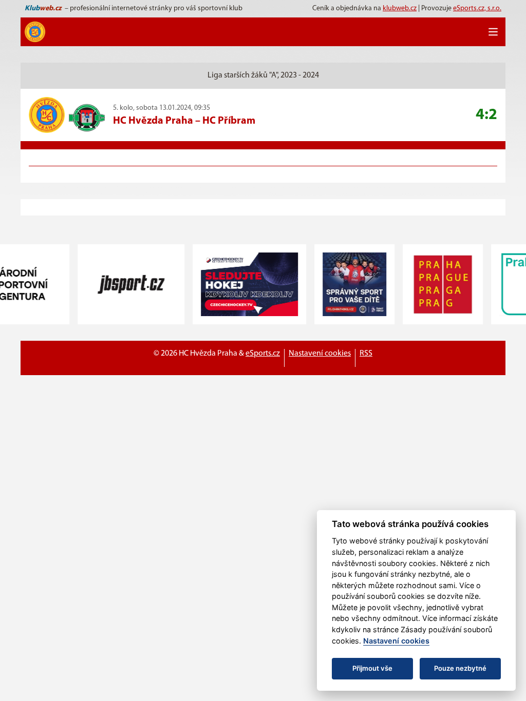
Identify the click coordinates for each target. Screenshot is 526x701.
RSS (366, 353)
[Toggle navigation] (493, 32)
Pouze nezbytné (460, 668)
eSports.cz (263, 353)
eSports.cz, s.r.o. (477, 8)
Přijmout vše (372, 668)
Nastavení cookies (320, 353)
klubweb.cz (400, 8)
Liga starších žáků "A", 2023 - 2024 (263, 75)
